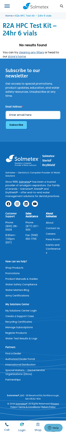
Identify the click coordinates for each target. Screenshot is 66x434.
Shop (38, 430)
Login (22, 430)
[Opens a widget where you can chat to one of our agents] (53, 428)
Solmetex (24, 181)
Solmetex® (21, 403)
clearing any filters (31, 52)
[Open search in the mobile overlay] (61, 6)
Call (6, 430)
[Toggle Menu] (7, 6)
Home (9, 15)
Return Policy (48, 406)
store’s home (17, 56)
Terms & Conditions (29, 406)
